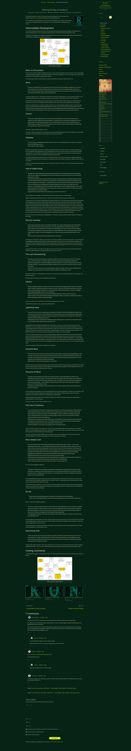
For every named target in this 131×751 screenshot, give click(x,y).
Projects (100, 69)
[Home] (41, 2)
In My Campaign (105, 4)
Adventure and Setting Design (105, 67)
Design (44, 2)
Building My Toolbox (104, 94)
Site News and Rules (103, 65)
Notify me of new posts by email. (33, 734)
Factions (102, 105)
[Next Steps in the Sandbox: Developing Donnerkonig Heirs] (74, 592)
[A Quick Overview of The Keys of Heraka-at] (54, 592)
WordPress (101, 183)
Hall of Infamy (103, 108)
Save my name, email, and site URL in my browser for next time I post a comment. (42, 729)
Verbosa (105, 182)
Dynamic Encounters (104, 99)
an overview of (38, 16)
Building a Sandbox (51, 2)
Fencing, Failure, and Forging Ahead (106, 103)
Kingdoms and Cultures (104, 114)
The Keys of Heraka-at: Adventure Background (33, 597)
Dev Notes (101, 75)
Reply (46, 617)
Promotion (101, 71)
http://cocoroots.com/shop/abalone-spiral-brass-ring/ (39, 654)
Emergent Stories (103, 102)
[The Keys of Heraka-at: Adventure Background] (35, 592)
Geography (102, 106)
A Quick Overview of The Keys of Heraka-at (52, 597)
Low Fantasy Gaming (104, 116)
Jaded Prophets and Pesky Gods (106, 111)
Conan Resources (103, 97)
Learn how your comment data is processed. (53, 741)
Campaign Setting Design (65, 12)
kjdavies (36, 638)
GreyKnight (34, 676)
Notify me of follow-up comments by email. (35, 731)
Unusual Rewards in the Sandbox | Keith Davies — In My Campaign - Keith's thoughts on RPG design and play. (56, 692)
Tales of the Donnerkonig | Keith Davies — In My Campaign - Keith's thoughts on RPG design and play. (54, 688)
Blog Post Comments (103, 73)
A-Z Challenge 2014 (76, 12)
